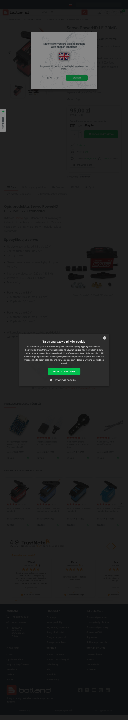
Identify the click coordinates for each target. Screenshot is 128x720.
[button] (64, 380)
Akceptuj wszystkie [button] (64, 371)
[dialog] (64, 360)
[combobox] (104, 338)
